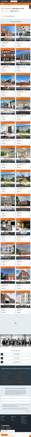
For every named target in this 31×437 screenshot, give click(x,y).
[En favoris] (13, 45)
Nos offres (10, 3)
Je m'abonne (27, 411)
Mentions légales (9, 428)
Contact (29, 3)
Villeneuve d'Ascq (3, 420)
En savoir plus (3, 45)
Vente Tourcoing (23, 419)
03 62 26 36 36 (28, 1)
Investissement (15, 3)
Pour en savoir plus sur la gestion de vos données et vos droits (10, 406)
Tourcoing (2, 419)
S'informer (19, 3)
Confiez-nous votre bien (22, 1)
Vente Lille (22, 418)
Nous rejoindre (24, 3)
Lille (1, 418)
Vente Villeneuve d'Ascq (24, 420)
